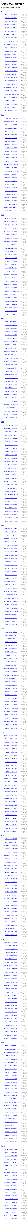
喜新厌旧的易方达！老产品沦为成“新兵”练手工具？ (12, 1195)
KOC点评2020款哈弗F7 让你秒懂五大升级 (12, 1098)
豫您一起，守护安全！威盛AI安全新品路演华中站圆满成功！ (12, 14)
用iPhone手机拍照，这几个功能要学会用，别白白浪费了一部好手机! (12, 959)
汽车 (2, 422)
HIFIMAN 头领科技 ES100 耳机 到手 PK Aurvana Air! (12, 949)
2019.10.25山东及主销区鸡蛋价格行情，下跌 (12, 1199)
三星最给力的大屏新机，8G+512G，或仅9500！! (12, 404)
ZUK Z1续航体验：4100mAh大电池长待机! (12, 1012)
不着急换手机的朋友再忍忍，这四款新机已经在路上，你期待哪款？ (12, 144)
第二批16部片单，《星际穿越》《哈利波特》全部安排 (12, 218)
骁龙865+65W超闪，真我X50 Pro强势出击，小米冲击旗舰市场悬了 (12, 742)
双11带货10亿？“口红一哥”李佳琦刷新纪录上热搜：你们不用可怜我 (12, 1215)
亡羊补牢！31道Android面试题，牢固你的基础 (12, 154)
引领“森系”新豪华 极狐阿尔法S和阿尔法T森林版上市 (12, 435)
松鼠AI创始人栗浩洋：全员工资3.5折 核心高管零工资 (12, 748)
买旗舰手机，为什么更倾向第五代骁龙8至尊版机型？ (12, 695)
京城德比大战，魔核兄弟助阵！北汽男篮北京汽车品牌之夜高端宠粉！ (12, 438)
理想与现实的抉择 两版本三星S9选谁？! (12, 345)
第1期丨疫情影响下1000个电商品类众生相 (12, 842)
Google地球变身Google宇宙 (11, 518)
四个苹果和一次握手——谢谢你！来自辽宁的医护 (12, 271)
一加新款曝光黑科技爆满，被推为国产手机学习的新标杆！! (12, 969)
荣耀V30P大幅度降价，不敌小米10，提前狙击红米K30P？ (12, 121)
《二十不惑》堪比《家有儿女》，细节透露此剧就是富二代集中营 (12, 231)
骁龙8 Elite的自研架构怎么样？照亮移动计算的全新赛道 (12, 635)
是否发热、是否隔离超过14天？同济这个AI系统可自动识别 (12, 1075)
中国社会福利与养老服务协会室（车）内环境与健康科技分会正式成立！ (12, 721)
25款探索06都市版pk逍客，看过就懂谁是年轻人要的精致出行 (12, 104)
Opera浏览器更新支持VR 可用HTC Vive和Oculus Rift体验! (12, 952)
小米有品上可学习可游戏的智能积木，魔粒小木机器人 (12, 852)
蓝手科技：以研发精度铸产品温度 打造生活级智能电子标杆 (12, 18)
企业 (2, 629)
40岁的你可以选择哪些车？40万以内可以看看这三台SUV (12, 458)
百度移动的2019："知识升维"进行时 (12, 1102)
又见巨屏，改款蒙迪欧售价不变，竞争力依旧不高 (12, 478)
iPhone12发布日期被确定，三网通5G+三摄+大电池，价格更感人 (12, 254)
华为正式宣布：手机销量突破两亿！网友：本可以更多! (12, 414)
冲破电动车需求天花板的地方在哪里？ (12, 808)
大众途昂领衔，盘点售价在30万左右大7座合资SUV (12, 465)
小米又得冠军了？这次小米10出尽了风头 (12, 594)
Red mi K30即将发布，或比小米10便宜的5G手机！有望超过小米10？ (12, 118)
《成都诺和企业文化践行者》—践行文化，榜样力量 (12, 655)
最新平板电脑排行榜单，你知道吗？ (12, 141)
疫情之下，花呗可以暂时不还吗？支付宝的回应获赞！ (12, 264)
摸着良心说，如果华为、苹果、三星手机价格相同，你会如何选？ (12, 585)
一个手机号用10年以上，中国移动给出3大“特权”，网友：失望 (12, 815)
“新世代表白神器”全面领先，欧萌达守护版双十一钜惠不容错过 (12, 77)
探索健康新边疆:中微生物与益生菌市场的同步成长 (12, 67)
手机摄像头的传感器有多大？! (12, 962)
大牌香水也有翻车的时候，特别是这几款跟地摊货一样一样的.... (12, 1135)
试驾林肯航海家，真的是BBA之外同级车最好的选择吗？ (12, 455)
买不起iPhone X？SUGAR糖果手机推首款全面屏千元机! (12, 1035)
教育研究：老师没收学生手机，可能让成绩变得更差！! (12, 1015)
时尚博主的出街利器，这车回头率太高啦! (12, 425)
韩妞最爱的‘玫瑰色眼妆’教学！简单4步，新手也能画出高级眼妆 (12, 1128)
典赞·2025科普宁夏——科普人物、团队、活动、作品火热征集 (12, 41)
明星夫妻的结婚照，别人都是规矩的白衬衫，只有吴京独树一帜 (12, 225)
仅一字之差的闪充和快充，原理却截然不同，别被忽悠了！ (12, 1079)
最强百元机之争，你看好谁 (11, 511)
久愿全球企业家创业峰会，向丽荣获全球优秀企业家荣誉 (12, 711)
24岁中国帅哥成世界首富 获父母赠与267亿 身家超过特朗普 (12, 177)
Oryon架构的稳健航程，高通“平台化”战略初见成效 (12, 638)
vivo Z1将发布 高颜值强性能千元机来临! (12, 407)
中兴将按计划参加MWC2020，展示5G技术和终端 (12, 1122)
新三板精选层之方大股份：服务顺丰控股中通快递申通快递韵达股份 (12, 604)
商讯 (2, 939)
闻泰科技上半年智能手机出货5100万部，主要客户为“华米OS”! (12, 335)
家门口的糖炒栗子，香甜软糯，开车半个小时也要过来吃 (12, 931)
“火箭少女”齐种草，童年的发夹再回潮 (12, 1142)
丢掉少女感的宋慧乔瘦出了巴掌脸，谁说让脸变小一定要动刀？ (12, 1218)
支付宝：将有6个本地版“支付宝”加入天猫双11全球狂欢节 (12, 1205)
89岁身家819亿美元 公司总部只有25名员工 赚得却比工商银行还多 (12, 752)
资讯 (2, 11)
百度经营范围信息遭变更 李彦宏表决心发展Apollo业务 (12, 181)
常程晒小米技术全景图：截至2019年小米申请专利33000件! (12, 975)
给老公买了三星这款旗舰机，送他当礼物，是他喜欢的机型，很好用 (12, 1072)
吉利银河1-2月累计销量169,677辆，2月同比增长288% (12, 51)
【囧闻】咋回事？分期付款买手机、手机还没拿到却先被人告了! (12, 384)
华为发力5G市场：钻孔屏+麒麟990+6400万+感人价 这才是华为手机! (12, 364)
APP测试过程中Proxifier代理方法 (12, 307)
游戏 (2, 732)
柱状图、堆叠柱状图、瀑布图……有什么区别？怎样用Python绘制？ (12, 624)
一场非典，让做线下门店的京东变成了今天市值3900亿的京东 (12, 902)
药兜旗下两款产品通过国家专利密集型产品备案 (12, 632)
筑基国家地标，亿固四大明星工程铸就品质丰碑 (12, 724)
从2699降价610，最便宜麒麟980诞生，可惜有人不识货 (12, 291)
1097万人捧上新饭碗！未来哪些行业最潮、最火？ (12, 1202)
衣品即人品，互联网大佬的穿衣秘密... (12, 1175)
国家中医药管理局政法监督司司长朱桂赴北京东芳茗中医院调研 (12, 37)
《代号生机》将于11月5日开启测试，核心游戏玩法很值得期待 (12, 825)
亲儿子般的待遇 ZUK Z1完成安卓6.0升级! (12, 381)
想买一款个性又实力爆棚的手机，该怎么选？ (12, 698)
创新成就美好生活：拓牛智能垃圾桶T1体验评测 (12, 161)
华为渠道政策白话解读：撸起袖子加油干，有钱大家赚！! (12, 368)
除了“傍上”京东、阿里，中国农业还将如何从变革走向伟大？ (12, 128)
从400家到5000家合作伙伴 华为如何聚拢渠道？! (12, 378)
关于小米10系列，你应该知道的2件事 (12, 1089)
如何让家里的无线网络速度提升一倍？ (12, 1082)
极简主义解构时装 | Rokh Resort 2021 (12, 558)
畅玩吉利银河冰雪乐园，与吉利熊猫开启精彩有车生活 (12, 54)
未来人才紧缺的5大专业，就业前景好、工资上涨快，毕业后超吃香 (12, 131)
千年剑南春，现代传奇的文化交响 (12, 61)
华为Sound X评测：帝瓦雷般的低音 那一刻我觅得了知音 (12, 875)
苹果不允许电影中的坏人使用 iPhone (12, 124)
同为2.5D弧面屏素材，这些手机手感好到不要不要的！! (12, 391)
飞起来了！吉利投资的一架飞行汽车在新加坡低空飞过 (12, 1212)
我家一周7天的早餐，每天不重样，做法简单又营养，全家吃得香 (12, 928)
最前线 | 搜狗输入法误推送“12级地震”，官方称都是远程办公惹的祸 (12, 521)
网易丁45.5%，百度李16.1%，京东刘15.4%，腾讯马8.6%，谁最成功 (12, 568)
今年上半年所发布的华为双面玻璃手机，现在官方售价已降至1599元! (12, 1008)
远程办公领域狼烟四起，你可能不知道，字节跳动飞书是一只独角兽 (12, 872)
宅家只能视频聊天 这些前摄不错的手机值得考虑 (12, 504)
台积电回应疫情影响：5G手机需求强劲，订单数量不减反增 (12, 598)
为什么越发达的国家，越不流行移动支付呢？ (12, 915)
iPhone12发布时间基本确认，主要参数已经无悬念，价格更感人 (12, 1149)
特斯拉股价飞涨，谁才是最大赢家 (12, 167)
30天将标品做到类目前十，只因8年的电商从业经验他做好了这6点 (12, 911)
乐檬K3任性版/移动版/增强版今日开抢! (12, 341)
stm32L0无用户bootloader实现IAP (12, 1112)
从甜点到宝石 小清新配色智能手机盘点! (12, 998)
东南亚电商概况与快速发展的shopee (12, 768)
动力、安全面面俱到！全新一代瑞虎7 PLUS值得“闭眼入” (12, 97)
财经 (2, 115)
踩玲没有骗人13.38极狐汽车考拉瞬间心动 (12, 428)
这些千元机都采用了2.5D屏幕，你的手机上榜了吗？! (12, 1031)
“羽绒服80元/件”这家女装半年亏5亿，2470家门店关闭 (12, 1209)
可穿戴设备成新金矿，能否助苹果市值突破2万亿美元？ (12, 882)
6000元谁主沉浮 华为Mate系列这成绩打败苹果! (12, 354)
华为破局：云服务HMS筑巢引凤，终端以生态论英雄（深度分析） (12, 565)
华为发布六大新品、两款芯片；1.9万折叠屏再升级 (12, 1152)
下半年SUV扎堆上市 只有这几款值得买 (12, 468)
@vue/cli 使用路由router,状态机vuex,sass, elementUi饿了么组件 (12, 1182)
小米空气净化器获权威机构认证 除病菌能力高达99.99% (12, 484)
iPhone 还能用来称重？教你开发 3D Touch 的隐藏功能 (12, 488)
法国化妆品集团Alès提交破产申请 (12, 532)
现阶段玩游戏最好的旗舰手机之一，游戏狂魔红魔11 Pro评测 (12, 671)
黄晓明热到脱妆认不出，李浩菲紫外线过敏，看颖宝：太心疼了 (12, 248)
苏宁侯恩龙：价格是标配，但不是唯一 (12, 197)
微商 (2, 1042)
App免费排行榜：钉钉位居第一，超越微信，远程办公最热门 (12, 798)
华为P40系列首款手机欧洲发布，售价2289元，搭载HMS (12, 1052)
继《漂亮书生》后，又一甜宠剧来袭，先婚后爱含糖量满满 (12, 228)
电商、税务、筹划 (9, 1169)
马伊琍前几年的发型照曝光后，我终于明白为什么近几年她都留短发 (12, 545)
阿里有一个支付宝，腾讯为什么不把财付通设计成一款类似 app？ (12, 885)
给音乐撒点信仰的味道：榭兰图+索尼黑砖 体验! (12, 995)
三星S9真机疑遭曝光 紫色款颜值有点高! (12, 1038)
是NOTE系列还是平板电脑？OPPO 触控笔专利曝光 (12, 508)
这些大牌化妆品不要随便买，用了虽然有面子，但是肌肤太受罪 (12, 528)
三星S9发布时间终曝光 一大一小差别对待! (12, 361)
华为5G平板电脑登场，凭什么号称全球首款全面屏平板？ (12, 251)
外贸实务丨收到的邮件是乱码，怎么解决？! (12, 401)
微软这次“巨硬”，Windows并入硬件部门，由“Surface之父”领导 (12, 611)
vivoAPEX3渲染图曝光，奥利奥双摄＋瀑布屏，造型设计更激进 (12, 588)
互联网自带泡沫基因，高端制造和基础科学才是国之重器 (12, 905)
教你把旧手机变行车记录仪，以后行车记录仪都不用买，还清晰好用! (12, 982)
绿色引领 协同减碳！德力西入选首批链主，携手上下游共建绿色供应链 (12, 31)
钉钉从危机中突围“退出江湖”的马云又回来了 (12, 514)
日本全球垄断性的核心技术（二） (12, 498)
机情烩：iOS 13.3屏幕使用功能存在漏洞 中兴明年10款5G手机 (12, 895)
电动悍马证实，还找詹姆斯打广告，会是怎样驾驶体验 (12, 755)
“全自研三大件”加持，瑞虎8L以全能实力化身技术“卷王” (12, 87)
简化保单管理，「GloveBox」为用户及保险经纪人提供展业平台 (12, 1165)
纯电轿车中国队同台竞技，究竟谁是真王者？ (12, 90)
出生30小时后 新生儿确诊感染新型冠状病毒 (12, 801)
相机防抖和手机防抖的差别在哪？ (12, 301)
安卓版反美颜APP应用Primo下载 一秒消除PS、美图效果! (12, 351)
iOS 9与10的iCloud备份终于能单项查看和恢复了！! (12, 394)
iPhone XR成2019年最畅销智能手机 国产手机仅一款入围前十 (12, 1065)
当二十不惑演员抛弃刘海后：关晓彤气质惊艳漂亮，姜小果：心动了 (12, 221)
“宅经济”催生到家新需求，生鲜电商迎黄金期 (12, 311)
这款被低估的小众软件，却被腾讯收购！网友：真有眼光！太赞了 (12, 151)
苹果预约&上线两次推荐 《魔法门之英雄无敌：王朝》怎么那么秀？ (12, 828)
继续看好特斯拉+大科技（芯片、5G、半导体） (12, 581)
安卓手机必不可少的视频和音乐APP (12, 892)
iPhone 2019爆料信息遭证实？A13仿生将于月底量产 (12, 1156)
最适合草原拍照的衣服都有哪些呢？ (12, 555)
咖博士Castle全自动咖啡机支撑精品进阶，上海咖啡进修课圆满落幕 (12, 24)
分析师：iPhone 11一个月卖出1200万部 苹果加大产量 (12, 207)
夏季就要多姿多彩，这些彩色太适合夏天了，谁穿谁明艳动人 (12, 541)
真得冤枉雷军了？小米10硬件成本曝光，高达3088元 (12, 561)
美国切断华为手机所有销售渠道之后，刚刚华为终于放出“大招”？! (12, 1005)
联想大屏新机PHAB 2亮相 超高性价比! (12, 1025)
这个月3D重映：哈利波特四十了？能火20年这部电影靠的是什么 (12, 238)
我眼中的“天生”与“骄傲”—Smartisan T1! (12, 348)
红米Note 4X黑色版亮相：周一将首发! (12, 321)
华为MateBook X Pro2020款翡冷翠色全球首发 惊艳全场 (12, 1062)
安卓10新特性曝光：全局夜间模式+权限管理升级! (12, 374)
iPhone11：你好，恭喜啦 (11, 738)
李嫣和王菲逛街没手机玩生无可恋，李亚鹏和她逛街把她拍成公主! (12, 972)
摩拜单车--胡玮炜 (9, 1125)
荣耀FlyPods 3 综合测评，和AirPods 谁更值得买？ (12, 1045)
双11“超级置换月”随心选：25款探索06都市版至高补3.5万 (12, 81)
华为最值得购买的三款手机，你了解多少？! (12, 988)
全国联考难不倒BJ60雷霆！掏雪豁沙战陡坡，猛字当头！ (12, 441)
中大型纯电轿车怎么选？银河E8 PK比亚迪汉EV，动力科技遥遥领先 (12, 57)
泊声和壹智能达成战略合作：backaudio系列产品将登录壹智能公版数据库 (12, 614)
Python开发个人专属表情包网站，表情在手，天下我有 (12, 781)
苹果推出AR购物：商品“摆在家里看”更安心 (12, 862)
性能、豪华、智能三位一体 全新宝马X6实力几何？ (12, 1095)
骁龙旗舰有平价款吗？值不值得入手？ (12, 688)
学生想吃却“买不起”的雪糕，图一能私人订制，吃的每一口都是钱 (12, 935)
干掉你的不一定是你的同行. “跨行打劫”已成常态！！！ (12, 1189)
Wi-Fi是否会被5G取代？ (11, 1118)
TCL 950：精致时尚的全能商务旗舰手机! (12, 325)
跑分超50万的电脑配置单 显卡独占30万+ (12, 274)
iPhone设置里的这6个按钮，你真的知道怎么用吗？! (12, 1022)
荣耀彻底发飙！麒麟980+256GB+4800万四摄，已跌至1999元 (12, 171)
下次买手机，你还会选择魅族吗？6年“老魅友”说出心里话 (12, 571)
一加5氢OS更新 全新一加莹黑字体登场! (12, 945)
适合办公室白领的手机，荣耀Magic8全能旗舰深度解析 (12, 681)
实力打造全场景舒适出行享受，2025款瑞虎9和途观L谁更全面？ (12, 100)
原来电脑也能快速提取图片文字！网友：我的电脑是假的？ (12, 134)
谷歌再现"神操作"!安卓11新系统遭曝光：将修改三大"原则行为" (12, 1069)
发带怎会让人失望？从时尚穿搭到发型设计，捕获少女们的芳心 (12, 535)
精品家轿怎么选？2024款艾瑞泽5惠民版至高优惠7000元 (12, 84)
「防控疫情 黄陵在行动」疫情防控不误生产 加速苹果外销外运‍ (12, 765)
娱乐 (2, 215)
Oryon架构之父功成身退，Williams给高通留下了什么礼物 (12, 678)
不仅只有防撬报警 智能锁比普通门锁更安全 (12, 1172)
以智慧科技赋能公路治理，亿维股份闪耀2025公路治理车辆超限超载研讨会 (12, 44)
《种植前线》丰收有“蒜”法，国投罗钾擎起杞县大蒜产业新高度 (12, 34)
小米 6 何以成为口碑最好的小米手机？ (12, 591)
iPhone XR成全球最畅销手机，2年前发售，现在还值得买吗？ (12, 1049)
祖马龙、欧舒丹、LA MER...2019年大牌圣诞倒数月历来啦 (12, 1138)
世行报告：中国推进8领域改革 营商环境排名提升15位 (12, 184)
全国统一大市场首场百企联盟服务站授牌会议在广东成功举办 (12, 718)
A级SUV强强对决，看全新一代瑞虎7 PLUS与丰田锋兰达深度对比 (12, 110)
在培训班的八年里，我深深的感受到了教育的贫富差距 (12, 618)
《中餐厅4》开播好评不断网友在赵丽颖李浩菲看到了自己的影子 (12, 234)
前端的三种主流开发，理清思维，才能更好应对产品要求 (12, 785)
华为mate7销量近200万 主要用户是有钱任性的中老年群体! (12, 417)
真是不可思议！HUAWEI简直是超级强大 (12, 501)
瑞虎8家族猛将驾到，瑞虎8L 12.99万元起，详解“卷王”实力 (12, 94)
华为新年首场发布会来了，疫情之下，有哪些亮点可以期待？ (12, 1059)
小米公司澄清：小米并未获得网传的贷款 (12, 1092)
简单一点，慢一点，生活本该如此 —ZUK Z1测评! (12, 1002)
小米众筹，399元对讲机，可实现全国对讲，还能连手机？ (12, 1185)
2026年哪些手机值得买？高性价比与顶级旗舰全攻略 (12, 685)
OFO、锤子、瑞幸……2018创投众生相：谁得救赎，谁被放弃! (12, 992)
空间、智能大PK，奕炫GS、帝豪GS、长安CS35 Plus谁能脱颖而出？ (12, 445)
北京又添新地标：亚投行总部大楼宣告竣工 (12, 201)
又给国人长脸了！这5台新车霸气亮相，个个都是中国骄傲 (12, 277)
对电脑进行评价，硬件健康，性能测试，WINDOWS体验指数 (12, 762)
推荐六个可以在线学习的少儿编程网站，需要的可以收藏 (12, 314)
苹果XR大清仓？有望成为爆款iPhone (12, 491)
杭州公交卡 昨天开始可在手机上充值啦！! (12, 358)
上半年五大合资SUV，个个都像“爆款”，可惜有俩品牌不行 (12, 448)
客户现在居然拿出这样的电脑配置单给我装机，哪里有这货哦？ (12, 778)
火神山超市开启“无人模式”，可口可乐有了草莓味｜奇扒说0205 (12, 608)
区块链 (3, 1146)
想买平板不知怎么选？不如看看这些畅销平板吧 (12, 281)
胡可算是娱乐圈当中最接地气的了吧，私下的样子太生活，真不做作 (12, 241)
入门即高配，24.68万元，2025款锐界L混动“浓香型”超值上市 (12, 74)
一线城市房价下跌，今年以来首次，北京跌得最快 (12, 191)
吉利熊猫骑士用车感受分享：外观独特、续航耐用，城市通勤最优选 (12, 64)
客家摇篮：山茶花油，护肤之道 (12, 538)
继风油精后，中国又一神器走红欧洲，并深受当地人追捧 (12, 758)
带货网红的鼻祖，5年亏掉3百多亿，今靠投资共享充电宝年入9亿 (12, 194)
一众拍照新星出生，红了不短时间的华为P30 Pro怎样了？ (12, 855)
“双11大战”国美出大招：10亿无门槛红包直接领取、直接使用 (12, 210)
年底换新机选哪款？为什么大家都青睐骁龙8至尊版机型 (12, 701)
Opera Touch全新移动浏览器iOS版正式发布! (12, 955)
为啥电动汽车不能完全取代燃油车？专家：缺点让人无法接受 (12, 1162)
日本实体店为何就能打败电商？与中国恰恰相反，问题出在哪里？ (12, 575)
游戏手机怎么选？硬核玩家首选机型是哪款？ (12, 705)
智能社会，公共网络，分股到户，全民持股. (12, 621)
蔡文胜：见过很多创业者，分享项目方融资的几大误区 (12, 805)
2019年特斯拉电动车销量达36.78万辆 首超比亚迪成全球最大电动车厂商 (12, 811)
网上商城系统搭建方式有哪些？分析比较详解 (12, 908)
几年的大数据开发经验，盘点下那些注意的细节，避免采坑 (12, 1179)
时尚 (2, 525)
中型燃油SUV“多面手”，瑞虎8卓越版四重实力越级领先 (12, 107)
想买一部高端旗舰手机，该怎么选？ (12, 661)
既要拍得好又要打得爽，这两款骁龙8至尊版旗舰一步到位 (12, 642)
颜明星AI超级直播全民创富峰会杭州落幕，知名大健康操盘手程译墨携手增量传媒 (12, 714)
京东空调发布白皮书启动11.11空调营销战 (12, 174)
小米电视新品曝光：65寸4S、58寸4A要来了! (12, 371)
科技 (2, 318)
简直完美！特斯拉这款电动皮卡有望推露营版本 (12, 287)
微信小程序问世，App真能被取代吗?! (12, 1018)
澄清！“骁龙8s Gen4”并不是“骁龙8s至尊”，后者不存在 (12, 658)
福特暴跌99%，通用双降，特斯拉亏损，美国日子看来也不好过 (12, 261)
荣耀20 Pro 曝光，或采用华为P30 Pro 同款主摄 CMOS (12, 735)
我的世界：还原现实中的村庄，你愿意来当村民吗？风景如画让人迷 (12, 821)
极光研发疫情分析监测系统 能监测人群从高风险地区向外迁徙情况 (12, 297)
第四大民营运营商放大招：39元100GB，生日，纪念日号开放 (12, 1115)
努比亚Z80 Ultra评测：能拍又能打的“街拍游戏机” (12, 648)
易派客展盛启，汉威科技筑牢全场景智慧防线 (12, 28)
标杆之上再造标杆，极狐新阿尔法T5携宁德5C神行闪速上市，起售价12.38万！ (12, 21)
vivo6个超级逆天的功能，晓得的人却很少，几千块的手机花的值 (12, 268)
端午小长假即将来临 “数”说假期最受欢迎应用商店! (12, 398)
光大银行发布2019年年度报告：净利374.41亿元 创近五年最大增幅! (12, 331)
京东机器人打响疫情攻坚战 (11, 845)
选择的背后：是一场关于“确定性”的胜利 (12, 691)
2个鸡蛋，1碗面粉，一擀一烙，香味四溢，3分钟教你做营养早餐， (12, 925)
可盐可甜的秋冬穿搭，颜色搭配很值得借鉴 (12, 1132)
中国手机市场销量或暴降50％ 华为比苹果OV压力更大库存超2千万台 (12, 849)
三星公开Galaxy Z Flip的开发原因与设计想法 (12, 858)
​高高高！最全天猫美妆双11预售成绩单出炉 (12, 1192)
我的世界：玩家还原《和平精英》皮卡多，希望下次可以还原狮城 (12, 831)
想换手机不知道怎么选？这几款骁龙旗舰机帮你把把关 (12, 645)
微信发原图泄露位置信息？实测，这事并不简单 (12, 1108)
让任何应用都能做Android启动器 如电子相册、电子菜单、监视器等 (12, 898)
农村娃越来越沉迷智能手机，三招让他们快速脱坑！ (12, 258)
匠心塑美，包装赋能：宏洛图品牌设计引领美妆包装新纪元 (12, 728)
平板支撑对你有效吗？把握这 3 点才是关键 (12, 284)
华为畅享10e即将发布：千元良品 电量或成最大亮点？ (12, 1055)
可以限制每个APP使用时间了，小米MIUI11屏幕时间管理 (12, 795)
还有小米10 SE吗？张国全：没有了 (12, 775)
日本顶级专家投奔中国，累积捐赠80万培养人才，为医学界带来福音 (12, 578)
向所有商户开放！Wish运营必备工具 (12, 888)
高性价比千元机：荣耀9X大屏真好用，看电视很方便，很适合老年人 (12, 1159)
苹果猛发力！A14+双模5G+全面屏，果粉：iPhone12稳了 (12, 481)
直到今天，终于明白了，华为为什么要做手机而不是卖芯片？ (12, 294)
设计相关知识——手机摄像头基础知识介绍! (12, 965)
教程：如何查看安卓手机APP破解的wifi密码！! (12, 942)
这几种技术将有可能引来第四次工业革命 (12, 157)
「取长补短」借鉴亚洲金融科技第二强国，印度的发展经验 (12, 304)
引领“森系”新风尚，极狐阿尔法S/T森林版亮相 (12, 431)
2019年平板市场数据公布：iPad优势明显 (12, 148)
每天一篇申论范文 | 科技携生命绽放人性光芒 (12, 865)
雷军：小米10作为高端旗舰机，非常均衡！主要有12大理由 (12, 138)
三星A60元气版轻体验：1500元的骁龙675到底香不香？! (12, 388)
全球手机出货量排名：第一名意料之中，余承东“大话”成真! (12, 411)
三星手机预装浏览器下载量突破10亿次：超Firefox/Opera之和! (12, 978)
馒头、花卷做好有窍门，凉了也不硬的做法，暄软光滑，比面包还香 (12, 921)
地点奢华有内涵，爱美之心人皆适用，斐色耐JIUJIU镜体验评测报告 (12, 548)
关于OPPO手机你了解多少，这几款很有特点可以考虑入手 (12, 494)
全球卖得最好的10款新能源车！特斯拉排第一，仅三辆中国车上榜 (12, 868)
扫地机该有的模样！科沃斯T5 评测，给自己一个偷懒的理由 (12, 788)
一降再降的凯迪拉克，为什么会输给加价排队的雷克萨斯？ (12, 461)
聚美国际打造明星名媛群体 (11, 708)
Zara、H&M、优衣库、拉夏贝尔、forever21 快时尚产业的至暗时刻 (12, 204)
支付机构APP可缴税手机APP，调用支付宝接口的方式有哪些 (12, 601)
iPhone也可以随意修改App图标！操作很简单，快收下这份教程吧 (12, 164)
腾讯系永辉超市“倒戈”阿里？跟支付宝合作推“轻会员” (12, 187)
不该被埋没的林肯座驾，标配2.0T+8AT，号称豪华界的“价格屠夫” (12, 474)
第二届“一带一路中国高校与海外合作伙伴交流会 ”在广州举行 (12, 71)
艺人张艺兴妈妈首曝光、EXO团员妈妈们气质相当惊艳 (12, 244)
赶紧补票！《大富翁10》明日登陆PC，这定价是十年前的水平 (12, 818)
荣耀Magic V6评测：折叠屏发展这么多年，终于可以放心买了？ (12, 668)
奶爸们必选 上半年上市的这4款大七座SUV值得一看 (12, 471)
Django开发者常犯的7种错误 (12, 1105)
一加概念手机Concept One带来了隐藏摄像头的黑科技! (12, 338)
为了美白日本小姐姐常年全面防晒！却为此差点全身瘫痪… (12, 551)
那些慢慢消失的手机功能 (11, 1085)
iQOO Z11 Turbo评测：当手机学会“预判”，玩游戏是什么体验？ (12, 665)
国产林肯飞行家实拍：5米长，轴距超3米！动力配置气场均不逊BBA (12, 451)
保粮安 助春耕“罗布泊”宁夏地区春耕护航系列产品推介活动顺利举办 (12, 47)
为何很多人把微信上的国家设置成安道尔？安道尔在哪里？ (12, 745)
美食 (2, 835)
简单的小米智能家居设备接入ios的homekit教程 (12, 878)
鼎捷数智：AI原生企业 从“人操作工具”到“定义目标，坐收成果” (12, 652)
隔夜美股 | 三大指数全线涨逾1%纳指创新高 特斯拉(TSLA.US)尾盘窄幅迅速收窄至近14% (12, 918)
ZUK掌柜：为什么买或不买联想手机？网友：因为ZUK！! (12, 1028)
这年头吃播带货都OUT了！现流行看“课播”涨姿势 (12, 772)
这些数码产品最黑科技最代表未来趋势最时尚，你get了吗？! (12, 328)
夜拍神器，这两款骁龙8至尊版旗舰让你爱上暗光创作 (12, 675)
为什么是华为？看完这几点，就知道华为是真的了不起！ (12, 839)
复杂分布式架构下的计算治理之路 (12, 791)
